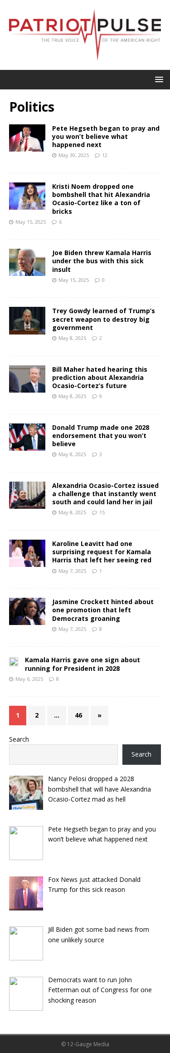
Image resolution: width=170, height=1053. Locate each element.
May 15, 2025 (30, 221)
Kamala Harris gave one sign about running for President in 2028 (82, 663)
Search (19, 739)
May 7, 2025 (72, 570)
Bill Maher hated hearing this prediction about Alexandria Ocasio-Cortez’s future (99, 377)
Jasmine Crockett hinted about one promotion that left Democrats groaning (103, 609)
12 (104, 155)
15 (102, 512)
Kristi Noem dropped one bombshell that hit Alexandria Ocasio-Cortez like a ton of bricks (101, 199)
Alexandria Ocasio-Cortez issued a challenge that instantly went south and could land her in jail (105, 493)
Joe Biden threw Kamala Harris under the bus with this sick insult (101, 260)
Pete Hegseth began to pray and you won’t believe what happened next (106, 136)
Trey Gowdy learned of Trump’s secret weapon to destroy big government (103, 318)
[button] (157, 79)
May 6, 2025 (29, 678)
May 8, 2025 (72, 338)
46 (78, 715)
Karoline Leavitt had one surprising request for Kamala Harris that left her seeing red (101, 551)
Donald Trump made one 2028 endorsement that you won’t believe (100, 435)
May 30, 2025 (73, 155)
